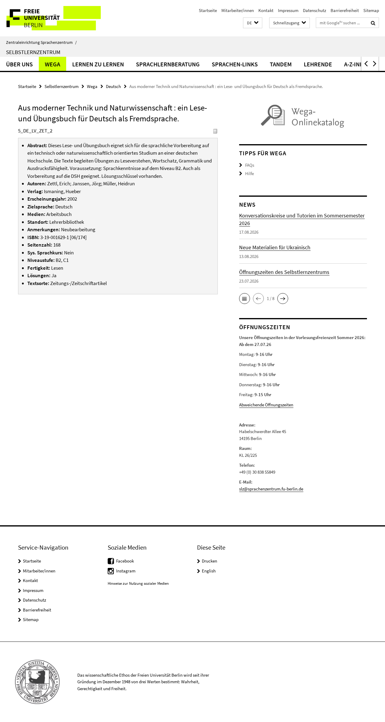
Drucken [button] (209, 561)
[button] (252, 23)
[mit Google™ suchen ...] (373, 23)
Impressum (288, 10)
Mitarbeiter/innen (237, 10)
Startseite (208, 10)
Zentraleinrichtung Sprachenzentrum (41, 42)
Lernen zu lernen (98, 64)
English (209, 571)
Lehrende (318, 64)
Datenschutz (314, 10)
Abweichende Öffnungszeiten (266, 405)
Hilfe (249, 173)
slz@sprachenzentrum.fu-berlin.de (271, 489)
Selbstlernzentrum (33, 52)
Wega (52, 64)
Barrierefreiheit (345, 10)
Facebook (125, 561)
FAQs (249, 165)
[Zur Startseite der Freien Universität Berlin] (50, 18)
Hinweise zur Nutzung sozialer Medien (138, 583)
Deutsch (113, 86)
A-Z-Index (357, 64)
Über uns (19, 64)
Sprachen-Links (235, 64)
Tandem (281, 64)
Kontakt (265, 10)
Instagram (125, 571)
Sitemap (371, 10)
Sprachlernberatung (168, 64)
